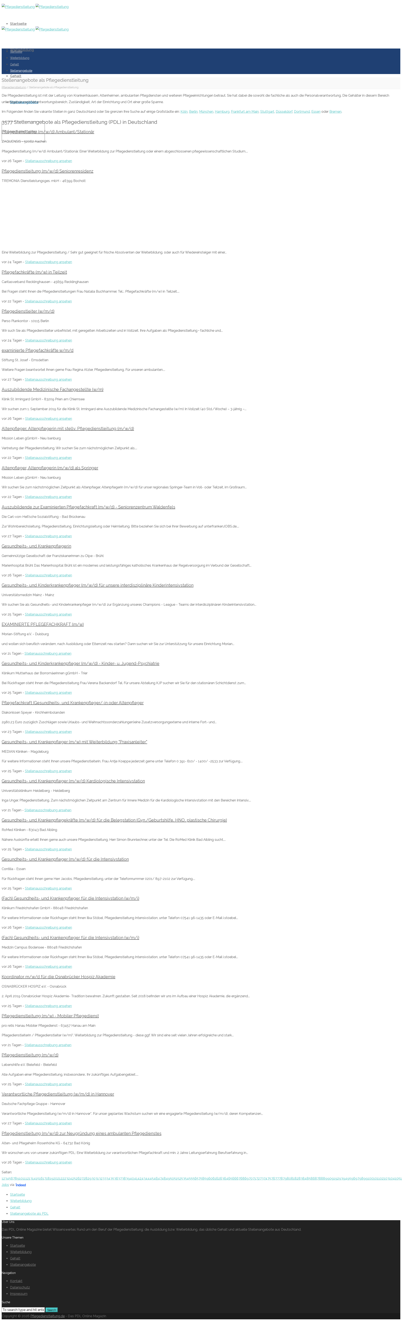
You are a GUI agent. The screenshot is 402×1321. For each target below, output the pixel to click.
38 (124, 1178)
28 (86, 1178)
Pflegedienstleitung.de (47, 1316)
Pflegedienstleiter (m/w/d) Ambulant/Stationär (48, 131)
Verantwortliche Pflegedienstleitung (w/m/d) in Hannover (58, 1094)
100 (370, 1178)
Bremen (335, 112)
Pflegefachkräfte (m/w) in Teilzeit (34, 272)
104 (392, 1178)
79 (285, 1178)
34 (108, 1178)
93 (341, 1178)
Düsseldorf (284, 112)
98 (361, 1178)
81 (293, 1178)
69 (247, 1178)
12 (27, 1178)
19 (51, 1178)
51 (175, 1178)
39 (128, 1178)
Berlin (193, 112)
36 (116, 1178)
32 (101, 1178)
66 (234, 1178)
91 (333, 1178)
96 (353, 1178)
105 (397, 1178)
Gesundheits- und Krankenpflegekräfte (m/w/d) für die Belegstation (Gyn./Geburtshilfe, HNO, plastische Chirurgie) (114, 820)
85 (309, 1178)
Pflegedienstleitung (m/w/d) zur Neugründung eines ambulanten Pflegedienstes (81, 1133)
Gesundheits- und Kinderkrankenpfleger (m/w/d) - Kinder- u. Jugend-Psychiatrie (80, 663)
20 (55, 1178)
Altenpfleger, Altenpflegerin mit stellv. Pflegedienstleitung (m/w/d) (68, 428)
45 (152, 1178)
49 (168, 1178)
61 (214, 1178)
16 (41, 1178)
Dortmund (302, 112)
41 (136, 1178)
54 (187, 1178)
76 (273, 1178)
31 (97, 1178)
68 (242, 1178)
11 (24, 1178)
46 (156, 1178)
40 (132, 1178)
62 (218, 1178)
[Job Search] (20, 1185)
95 (349, 1178)
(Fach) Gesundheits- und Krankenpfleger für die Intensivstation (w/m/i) (70, 898)
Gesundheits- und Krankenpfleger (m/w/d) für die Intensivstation (65, 859)
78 (281, 1178)
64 (226, 1178)
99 (365, 1178)
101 (375, 1178)
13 (30, 1178)
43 (144, 1178)
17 (44, 1178)
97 (357, 1178)
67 (238, 1178)
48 (164, 1178)
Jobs (5, 1185)
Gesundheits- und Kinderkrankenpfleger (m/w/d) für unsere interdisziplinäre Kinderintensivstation (97, 585)
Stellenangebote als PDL (29, 1214)
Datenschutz (20, 1287)
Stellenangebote (21, 70)
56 (195, 1178)
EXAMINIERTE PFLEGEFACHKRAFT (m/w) (43, 624)
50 (172, 1178)
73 (262, 1178)
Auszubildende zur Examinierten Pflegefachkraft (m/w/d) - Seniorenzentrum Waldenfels (88, 506)
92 (337, 1178)
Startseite (18, 24)
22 (62, 1178)
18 (48, 1178)
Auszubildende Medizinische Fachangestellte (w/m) (52, 389)
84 (305, 1178)
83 (301, 1178)
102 (381, 1178)
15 (37, 1178)
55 (191, 1178)
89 (325, 1178)
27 (82, 1178)
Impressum (18, 1294)
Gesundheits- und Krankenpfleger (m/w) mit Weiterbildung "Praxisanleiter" (74, 741)
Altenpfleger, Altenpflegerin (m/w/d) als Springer (50, 467)
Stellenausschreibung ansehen (48, 161)
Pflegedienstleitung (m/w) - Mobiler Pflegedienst (50, 1015)
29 (89, 1178)
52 (179, 1178)
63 (222, 1178)
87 (317, 1178)
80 (289, 1178)
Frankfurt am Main (245, 112)
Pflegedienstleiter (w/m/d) (28, 311)
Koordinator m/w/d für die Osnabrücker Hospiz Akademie (58, 976)
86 (313, 1178)
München (206, 112)
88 (321, 1178)
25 (74, 1178)
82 (297, 1178)
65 (230, 1178)
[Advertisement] (201, 216)
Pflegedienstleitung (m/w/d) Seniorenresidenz (47, 171)
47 (160, 1178)
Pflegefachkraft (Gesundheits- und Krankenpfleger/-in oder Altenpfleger (73, 702)
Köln (184, 112)
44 (148, 1178)
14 (34, 1178)
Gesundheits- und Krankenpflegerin (36, 546)
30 (93, 1178)
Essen (316, 112)
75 (269, 1178)
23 (66, 1178)
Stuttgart (267, 112)
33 (104, 1178)
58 (202, 1178)
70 (251, 1178)
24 (70, 1178)
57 (198, 1178)
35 (112, 1178)
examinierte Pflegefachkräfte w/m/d (37, 350)
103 (386, 1178)
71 (254, 1178)
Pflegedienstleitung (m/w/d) (30, 1054)
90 (329, 1178)
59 (206, 1178)
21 (59, 1178)
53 (183, 1178)
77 (277, 1178)
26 (78, 1178)
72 (258, 1178)
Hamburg (222, 112)
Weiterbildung (19, 58)
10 (21, 1178)
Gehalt (15, 76)
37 (120, 1178)
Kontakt (16, 1281)
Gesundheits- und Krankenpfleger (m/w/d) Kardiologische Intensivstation (73, 780)
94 (345, 1178)
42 (140, 1178)
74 (265, 1178)
